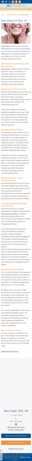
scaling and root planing (9, 214)
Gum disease (5, 69)
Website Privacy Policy (16, 449)
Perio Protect (5, 46)
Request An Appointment (16, 436)
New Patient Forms (16, 443)
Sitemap (16, 459)
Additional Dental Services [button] (10, 351)
